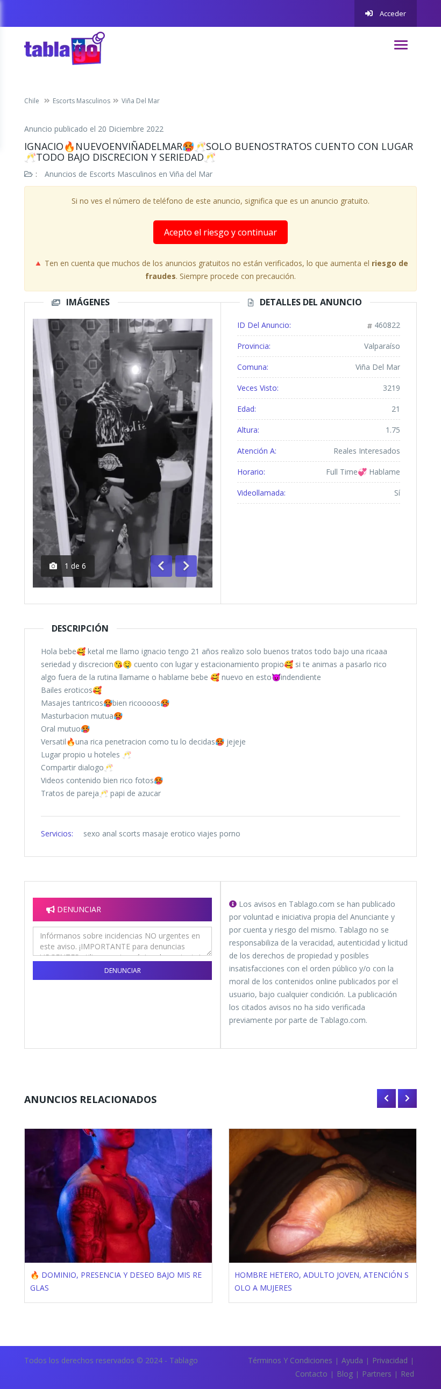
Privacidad (390, 1360)
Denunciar (122, 970)
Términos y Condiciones (290, 1360)
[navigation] (401, 45)
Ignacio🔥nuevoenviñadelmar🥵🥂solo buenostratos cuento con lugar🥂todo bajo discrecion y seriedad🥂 (218, 151)
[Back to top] (406, 1321)
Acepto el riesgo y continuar (220, 232)
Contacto (311, 1374)
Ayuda (352, 1360)
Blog (345, 1374)
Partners (377, 1374)
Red (407, 1374)
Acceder (392, 13)
